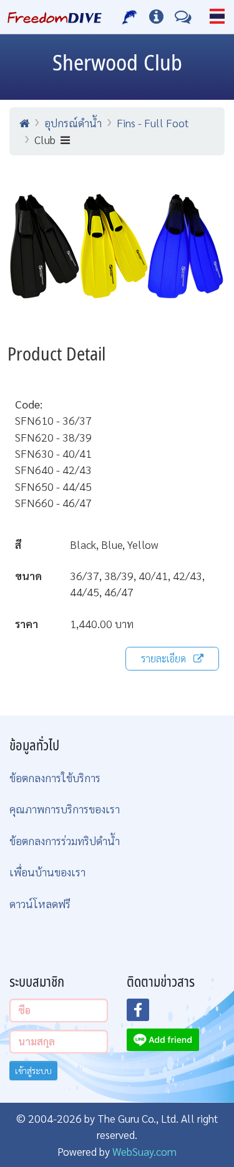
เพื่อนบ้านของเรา (47, 871)
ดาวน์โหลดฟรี (40, 903)
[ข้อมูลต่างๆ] (156, 17)
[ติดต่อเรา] (183, 17)
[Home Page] (54, 16)
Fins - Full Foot (152, 122)
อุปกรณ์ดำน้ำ (73, 122)
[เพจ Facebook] (145, 1014)
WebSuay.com (144, 1151)
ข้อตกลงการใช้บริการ (54, 777)
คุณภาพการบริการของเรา (64, 808)
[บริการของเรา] (130, 17)
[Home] (24, 123)
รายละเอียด (163, 658)
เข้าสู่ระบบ (33, 1070)
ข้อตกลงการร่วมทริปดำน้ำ (64, 840)
